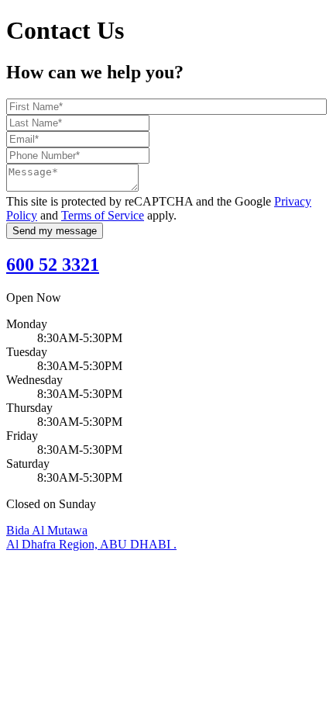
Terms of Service (102, 215)
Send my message (54, 231)
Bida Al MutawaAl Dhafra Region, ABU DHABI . (91, 537)
